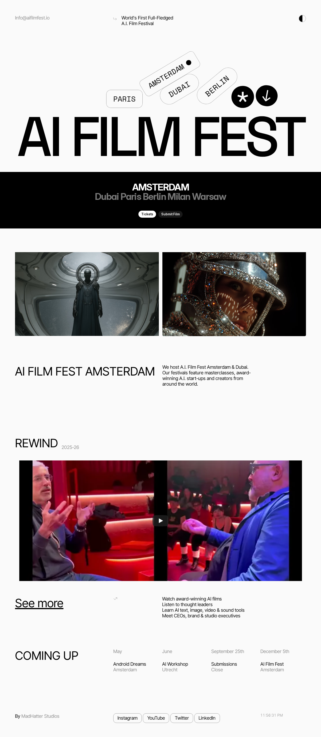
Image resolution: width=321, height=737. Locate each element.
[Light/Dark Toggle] (258, 18)
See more (39, 603)
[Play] (160, 520)
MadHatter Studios (40, 716)
